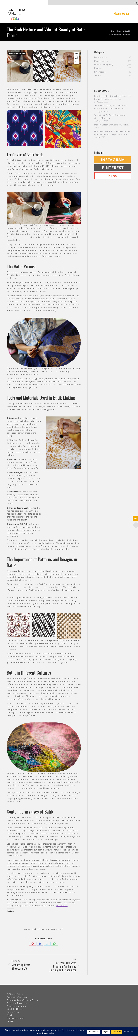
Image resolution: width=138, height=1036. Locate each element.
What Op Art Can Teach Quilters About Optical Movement (111, 116)
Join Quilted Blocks (15, 1009)
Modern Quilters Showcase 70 (107, 124)
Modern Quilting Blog (17, 53)
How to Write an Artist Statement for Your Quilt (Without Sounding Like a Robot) (112, 133)
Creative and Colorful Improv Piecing (22, 1000)
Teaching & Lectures (15, 1018)
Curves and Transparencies (18, 1003)
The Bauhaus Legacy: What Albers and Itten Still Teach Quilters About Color (110, 107)
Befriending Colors (15, 994)
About (9, 1015)
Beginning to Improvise (16, 1006)
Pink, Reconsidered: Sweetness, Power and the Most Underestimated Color (112, 97)
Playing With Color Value (17, 997)
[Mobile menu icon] (133, 14)
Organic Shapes (13, 1012)
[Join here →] (62, 905)
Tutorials (10, 1021)
